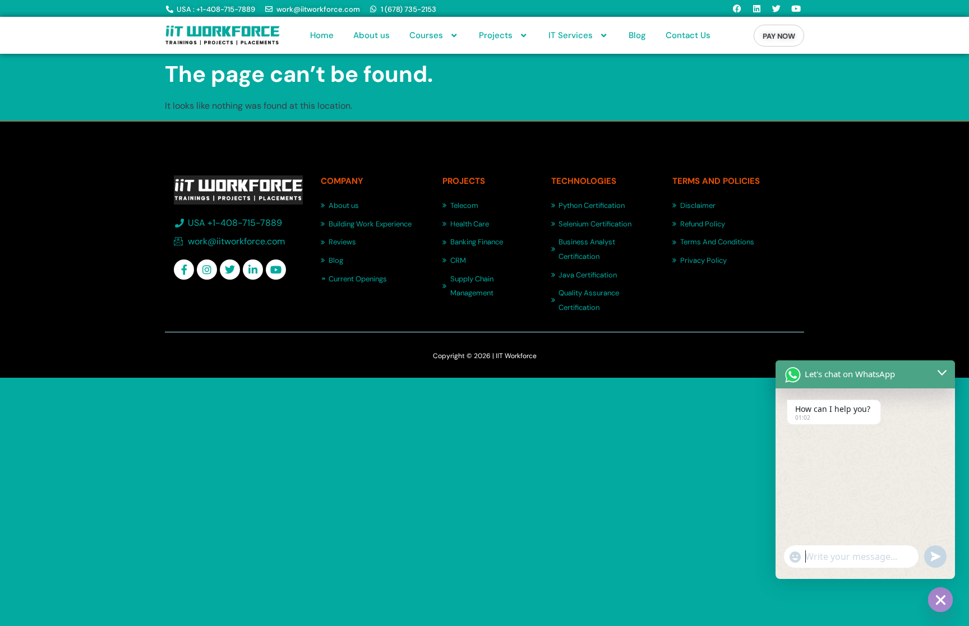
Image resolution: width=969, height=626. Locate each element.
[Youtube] (795, 8)
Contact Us (688, 35)
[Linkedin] (756, 8)
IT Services (570, 35)
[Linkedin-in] (253, 269)
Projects (496, 35)
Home (322, 35)
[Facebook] (736, 8)
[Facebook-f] (184, 269)
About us (371, 35)
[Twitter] (776, 8)
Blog (637, 35)
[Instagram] (207, 269)
